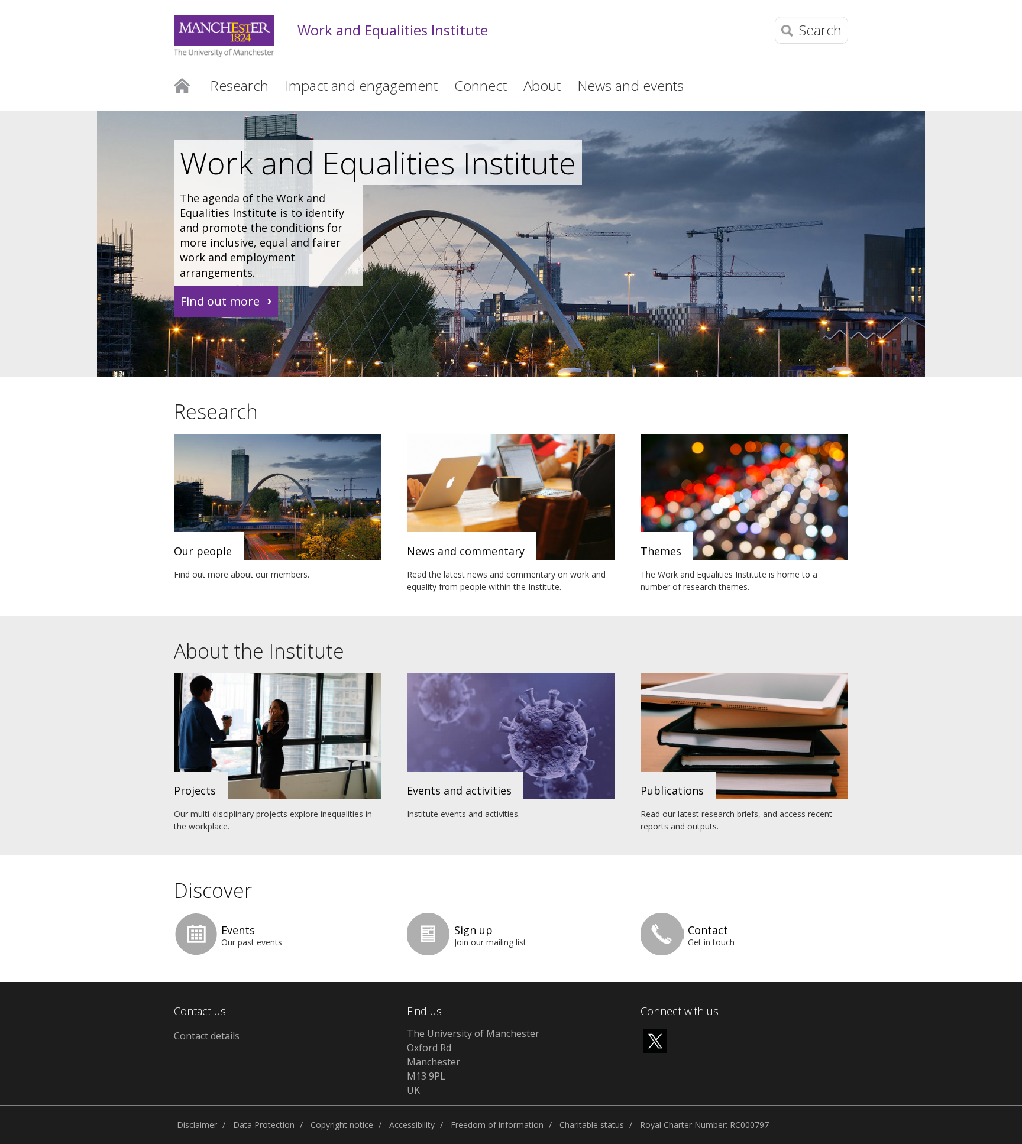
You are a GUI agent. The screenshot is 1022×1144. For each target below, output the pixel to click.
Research (216, 411)
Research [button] (239, 85)
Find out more (220, 301)
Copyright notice (342, 1124)
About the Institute (259, 651)
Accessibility (412, 1124)
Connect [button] (480, 85)
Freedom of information (497, 1124)
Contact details (207, 1035)
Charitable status (591, 1124)
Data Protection (264, 1124)
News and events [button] (630, 85)
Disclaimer (197, 1124)
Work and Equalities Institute (392, 30)
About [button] (542, 85)
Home (182, 84)
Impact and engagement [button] (361, 85)
